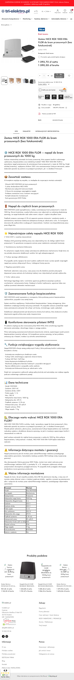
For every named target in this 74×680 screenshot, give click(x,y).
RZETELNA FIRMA (8, 657)
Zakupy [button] (42, 602)
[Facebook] (3, 636)
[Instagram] (6, 636)
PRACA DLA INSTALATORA (11, 668)
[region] (55, 97)
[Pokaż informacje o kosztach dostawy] (66, 108)
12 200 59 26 (6, 631)
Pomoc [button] (42, 641)
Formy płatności (44, 611)
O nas (4, 647)
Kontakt (4, 664)
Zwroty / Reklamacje (46, 622)
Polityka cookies (7, 650)
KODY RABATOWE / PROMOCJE (50, 618)
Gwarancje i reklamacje (47, 647)
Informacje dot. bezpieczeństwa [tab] (47, 131)
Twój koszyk (43, 625)
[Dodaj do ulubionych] (69, 75)
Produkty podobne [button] (37, 556)
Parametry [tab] (26, 131)
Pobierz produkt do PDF (49, 114)
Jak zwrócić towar (45, 650)
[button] (71, 19)
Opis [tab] (16, 131)
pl (42, 11)
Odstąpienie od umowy (46, 654)
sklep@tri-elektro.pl (8, 628)
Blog (3, 661)
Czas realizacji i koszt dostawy (49, 615)
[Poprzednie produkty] (5, 568)
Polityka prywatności (8, 654)
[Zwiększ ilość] (48, 75)
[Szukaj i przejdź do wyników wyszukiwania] (36, 11)
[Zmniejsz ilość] (39, 75)
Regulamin (42, 608)
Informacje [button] (6, 641)
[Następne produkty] (68, 568)
